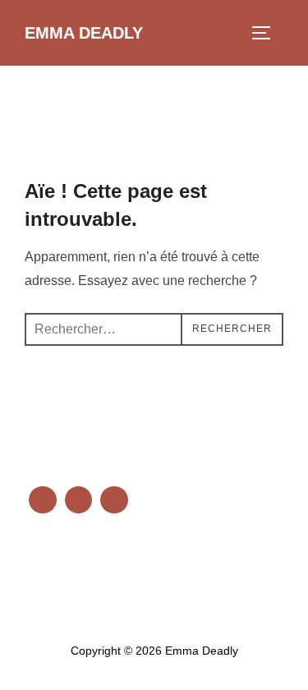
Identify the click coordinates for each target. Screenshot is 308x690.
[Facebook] (43, 568)
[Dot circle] (114, 500)
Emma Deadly (84, 33)
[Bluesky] (43, 500)
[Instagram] (114, 568)
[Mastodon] (79, 500)
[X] (79, 568)
